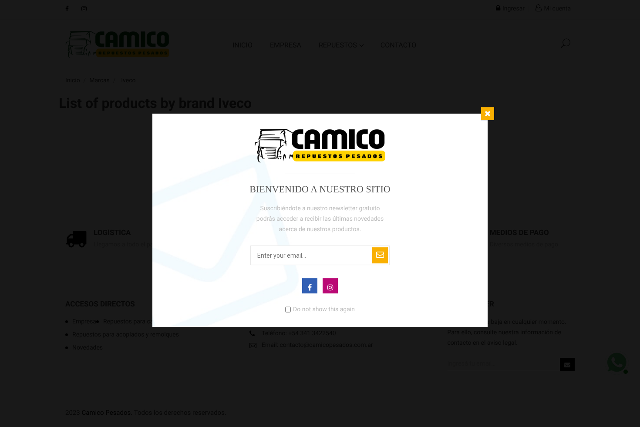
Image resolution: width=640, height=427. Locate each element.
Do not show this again (324, 309)
